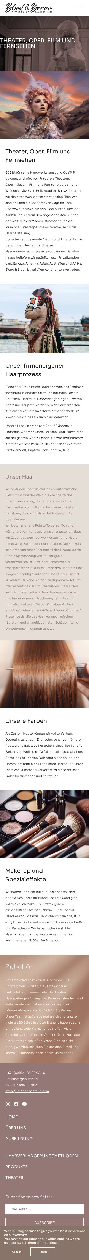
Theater (14, 1177)
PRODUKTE (16, 1166)
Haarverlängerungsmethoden (41, 1156)
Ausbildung (19, 1138)
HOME (11, 1117)
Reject (43, 1251)
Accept (16, 1251)
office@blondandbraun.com (27, 1091)
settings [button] (51, 1243)
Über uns (15, 1127)
